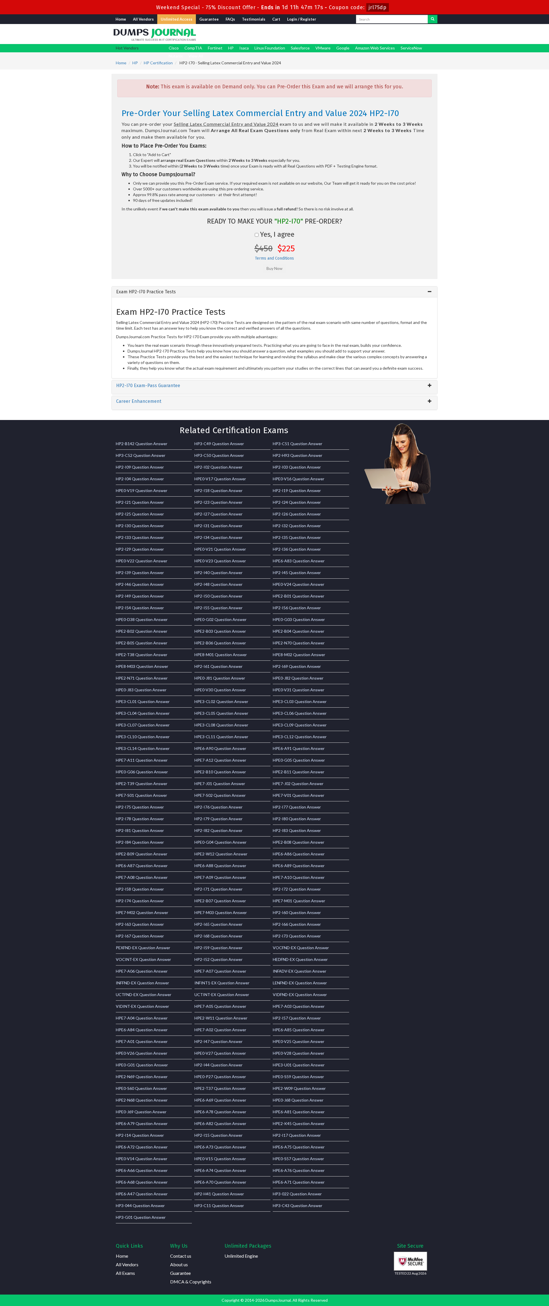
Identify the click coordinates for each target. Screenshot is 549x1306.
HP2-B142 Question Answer (141, 443)
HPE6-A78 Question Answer (220, 1111)
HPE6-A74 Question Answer (220, 1170)
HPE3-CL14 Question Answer (143, 748)
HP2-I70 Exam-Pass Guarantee (148, 385)
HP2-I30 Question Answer (140, 525)
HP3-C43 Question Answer (297, 1205)
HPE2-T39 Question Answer (141, 783)
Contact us (180, 1256)
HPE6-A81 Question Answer (299, 1111)
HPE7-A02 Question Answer (220, 1029)
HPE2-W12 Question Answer (220, 853)
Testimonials (253, 19)
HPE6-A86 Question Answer (299, 853)
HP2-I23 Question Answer (218, 502)
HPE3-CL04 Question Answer (143, 713)
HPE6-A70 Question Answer (220, 1182)
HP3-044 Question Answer (140, 1205)
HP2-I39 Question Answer (140, 572)
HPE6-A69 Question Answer (220, 1100)
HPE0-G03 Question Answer (299, 619)
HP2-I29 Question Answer (140, 549)
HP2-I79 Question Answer (218, 818)
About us (179, 1264)
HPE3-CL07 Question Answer (143, 724)
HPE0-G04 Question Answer (220, 842)
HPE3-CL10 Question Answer (143, 736)
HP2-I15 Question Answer (218, 1135)
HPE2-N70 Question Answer (299, 642)
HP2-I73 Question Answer (297, 935)
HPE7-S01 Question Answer (141, 795)
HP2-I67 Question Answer (140, 935)
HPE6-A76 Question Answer (299, 1170)
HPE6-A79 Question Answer (142, 1123)
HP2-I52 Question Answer (218, 959)
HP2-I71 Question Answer (218, 889)
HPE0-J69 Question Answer (141, 1111)
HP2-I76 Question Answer (218, 807)
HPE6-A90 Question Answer (220, 748)
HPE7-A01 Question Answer (142, 1041)
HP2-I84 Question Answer (140, 842)
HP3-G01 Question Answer (141, 1217)
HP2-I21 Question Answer (140, 502)
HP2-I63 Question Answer (140, 924)
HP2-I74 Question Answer (140, 900)
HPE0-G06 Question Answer (142, 771)
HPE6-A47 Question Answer (142, 1193)
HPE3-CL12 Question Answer (300, 736)
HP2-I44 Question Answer (218, 1064)
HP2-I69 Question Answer (297, 666)
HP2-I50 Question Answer (218, 596)
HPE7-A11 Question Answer (142, 760)
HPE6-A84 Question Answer (142, 1029)
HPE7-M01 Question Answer (299, 900)
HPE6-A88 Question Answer (220, 865)
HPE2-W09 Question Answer (299, 1088)
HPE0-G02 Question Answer (220, 619)
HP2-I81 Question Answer (140, 830)
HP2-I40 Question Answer (218, 572)
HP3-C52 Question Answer (140, 455)
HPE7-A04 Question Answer (142, 1018)
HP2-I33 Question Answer (140, 537)
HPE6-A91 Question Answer (299, 748)
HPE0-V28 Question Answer (298, 1053)
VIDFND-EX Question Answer (300, 994)
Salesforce (300, 47)
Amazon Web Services (375, 47)
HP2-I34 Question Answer (218, 537)
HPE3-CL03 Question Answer (300, 701)
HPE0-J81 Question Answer (219, 678)
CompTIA (193, 47)
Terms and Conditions (274, 258)
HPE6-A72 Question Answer (142, 1146)
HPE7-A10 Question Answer (299, 877)
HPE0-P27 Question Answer (220, 1076)
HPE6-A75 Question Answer (299, 1146)
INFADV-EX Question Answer (299, 971)
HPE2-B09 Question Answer (141, 853)
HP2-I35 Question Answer (297, 537)
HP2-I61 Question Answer (218, 666)
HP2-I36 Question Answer (297, 549)
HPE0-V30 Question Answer (220, 689)
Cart (276, 19)
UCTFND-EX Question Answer (143, 994)
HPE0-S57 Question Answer (298, 1158)
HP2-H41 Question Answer (219, 1193)
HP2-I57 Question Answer (297, 1018)
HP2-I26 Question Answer (297, 513)
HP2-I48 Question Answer (218, 584)
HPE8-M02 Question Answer (299, 654)
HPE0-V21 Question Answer (220, 549)
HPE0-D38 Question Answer (142, 619)
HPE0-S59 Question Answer (298, 1076)
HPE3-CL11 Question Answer (221, 736)
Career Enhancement (138, 401)
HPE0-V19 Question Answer (141, 490)
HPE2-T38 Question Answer (141, 654)
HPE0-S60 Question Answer (141, 1088)
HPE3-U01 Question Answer (299, 1064)
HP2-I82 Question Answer (218, 830)
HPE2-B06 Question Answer (220, 642)
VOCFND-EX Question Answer (301, 947)
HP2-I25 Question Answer (140, 513)
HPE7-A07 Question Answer (220, 971)
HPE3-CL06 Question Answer (300, 713)
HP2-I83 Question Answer (297, 830)
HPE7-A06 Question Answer (142, 971)
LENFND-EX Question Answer (300, 982)
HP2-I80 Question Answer (297, 818)
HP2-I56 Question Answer (297, 607)
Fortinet (215, 47)
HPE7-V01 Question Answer (298, 795)
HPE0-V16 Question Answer (298, 478)
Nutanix (176, 55)
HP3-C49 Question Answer (219, 443)
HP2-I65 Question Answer (218, 924)
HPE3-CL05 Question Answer (221, 713)
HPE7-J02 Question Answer (298, 783)
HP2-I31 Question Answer (218, 525)
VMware (323, 47)
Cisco (174, 47)
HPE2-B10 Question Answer (220, 771)
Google (342, 47)
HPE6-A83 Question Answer (299, 560)
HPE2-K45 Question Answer (299, 1123)
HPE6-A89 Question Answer (299, 865)
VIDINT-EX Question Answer (142, 1006)
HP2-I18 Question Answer (218, 490)
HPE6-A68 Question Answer (142, 1182)
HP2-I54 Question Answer (140, 607)
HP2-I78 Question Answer (140, 818)
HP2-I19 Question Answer (297, 490)
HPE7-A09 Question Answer (220, 877)
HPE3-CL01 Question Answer (143, 701)
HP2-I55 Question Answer (218, 607)
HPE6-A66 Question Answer (142, 1170)
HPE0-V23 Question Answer (220, 560)
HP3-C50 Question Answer (219, 455)
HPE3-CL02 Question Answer (221, 701)
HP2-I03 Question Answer (297, 467)
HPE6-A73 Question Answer (220, 1146)
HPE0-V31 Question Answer (298, 689)
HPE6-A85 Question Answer (299, 1029)
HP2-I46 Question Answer (140, 584)
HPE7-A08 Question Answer (142, 877)
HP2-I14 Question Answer (140, 1135)
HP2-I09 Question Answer (140, 467)
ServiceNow (411, 47)
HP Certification (158, 62)
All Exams (125, 1273)
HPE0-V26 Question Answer (141, 1053)
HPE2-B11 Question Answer (298, 771)
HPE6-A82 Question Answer (220, 1123)
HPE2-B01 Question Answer (298, 596)
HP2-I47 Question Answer (218, 1041)
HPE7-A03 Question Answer (299, 1006)
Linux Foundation (269, 47)
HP (231, 47)
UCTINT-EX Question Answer (221, 994)
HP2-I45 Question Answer (297, 572)
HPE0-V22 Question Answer (141, 560)
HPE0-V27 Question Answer (220, 1053)
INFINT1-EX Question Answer (221, 982)
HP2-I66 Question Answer (297, 924)
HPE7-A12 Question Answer (220, 760)
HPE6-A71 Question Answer (299, 1182)
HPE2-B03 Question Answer (220, 631)
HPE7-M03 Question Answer (220, 912)
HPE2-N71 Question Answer (142, 678)
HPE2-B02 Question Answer (141, 631)
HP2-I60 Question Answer (297, 912)
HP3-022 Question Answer (297, 1193)
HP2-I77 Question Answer (297, 807)
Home (121, 19)
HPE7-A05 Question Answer (220, 1006)
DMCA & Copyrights (190, 1281)
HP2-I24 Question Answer (297, 502)
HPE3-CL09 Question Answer (300, 724)
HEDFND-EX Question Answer (300, 959)
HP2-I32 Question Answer (297, 525)
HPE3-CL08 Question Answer (221, 724)
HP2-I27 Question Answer (218, 513)
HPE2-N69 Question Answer (142, 1076)
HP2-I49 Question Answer (140, 596)
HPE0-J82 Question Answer (298, 678)
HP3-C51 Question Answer (297, 443)
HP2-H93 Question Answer (297, 455)
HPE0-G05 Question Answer (299, 760)
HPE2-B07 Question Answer (220, 900)
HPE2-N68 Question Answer (142, 1100)
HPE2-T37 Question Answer (220, 1088)
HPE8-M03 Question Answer (142, 666)
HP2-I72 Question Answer (297, 889)
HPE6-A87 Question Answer (142, 865)
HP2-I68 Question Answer (218, 935)
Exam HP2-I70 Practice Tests (146, 291)
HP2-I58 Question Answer (140, 889)
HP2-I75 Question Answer (140, 807)
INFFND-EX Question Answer (142, 982)
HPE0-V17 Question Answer (220, 478)
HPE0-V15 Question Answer (220, 1158)
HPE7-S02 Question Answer (220, 795)
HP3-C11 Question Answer (219, 1205)
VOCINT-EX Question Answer (143, 959)
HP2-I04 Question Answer (140, 478)
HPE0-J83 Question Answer (141, 689)
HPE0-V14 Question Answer (141, 1158)
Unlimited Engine (241, 1256)
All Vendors (143, 19)
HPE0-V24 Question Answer (298, 584)
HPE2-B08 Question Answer (298, 842)
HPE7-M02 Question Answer (142, 912)
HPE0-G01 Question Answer (142, 1064)
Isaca (244, 47)
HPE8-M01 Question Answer (220, 654)
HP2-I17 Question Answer (297, 1135)
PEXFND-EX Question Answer (143, 947)
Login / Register (301, 19)
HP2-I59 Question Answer (218, 947)
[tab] (274, 291)
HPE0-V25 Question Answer (298, 1041)
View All (195, 55)
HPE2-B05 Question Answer (141, 642)
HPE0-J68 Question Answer (298, 1100)
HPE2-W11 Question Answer (220, 1018)
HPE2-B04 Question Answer (298, 631)
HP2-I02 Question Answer (218, 467)
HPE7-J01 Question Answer (219, 783)
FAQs (230, 19)
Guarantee (209, 19)
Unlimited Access (176, 19)
